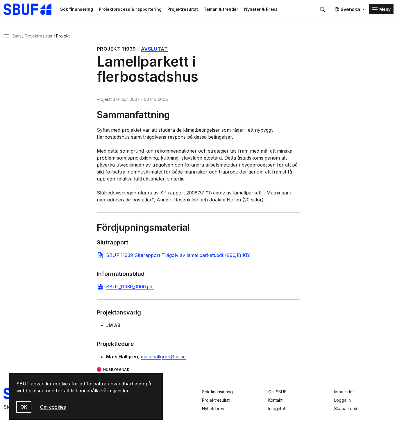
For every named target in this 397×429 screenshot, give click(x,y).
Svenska (350, 9)
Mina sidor (344, 391)
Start (16, 35)
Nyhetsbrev (213, 408)
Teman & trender (221, 9)
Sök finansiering (217, 391)
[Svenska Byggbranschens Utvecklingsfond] (30, 9)
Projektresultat (182, 9)
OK (23, 407)
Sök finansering (76, 9)
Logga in (342, 400)
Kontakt (275, 400)
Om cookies (53, 407)
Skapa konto (346, 408)
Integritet (276, 408)
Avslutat (154, 49)
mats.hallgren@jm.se (163, 357)
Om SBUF (277, 391)
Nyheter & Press (261, 9)
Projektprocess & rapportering (130, 9)
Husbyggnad (116, 369)
